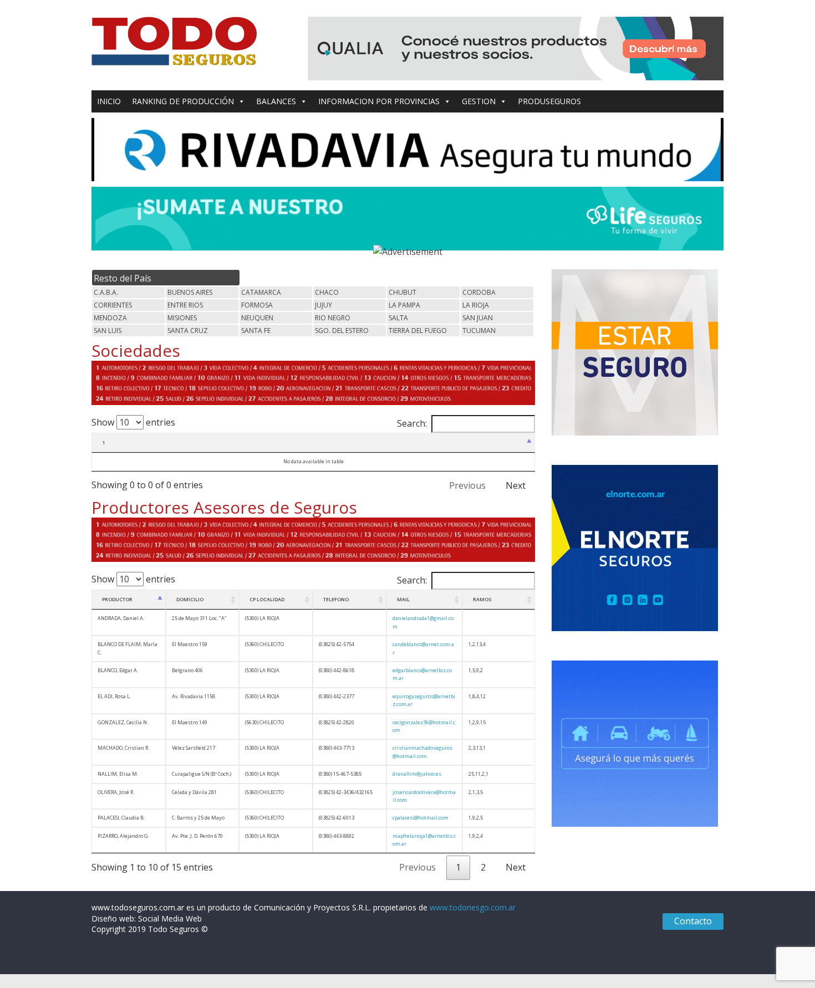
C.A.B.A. (106, 292)
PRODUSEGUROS (549, 101)
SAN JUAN (477, 317)
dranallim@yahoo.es (417, 773)
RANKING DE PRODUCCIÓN (183, 101)
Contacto (693, 921)
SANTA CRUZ (187, 330)
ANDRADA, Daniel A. (121, 618)
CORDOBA (479, 292)
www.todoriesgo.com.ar (473, 907)
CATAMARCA (261, 292)
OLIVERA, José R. (116, 792)
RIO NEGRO (332, 317)
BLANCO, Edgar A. (118, 670)
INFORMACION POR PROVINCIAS (379, 101)
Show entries (133, 422)
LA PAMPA (404, 305)
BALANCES (276, 101)
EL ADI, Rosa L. (114, 696)
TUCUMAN (479, 330)
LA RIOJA (475, 305)
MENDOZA (110, 317)
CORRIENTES (113, 305)
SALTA (398, 317)
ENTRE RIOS (185, 305)
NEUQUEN (257, 317)
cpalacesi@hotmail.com (421, 817)
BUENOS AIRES (189, 292)
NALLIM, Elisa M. (118, 773)
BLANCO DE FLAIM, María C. (127, 648)
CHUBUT (402, 292)
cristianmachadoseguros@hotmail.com (422, 751)
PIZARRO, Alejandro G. (123, 835)
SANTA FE (256, 330)
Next (516, 485)
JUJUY (323, 305)
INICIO (109, 101)
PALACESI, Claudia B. (121, 817)
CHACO (327, 292)
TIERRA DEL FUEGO (418, 330)
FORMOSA (257, 305)
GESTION (479, 101)
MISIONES (182, 317)
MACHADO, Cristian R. (123, 747)
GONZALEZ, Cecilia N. (123, 722)
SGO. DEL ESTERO (342, 330)
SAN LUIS (107, 330)
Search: (412, 423)
